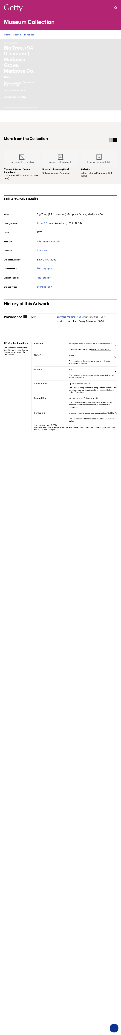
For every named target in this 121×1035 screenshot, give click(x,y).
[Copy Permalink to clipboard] (116, 414)
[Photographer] (12, 82)
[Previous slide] (111, 140)
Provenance (13, 317)
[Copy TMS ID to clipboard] (115, 356)
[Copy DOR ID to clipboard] (115, 370)
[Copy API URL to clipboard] (115, 344)
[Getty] (13, 8)
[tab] (15, 317)
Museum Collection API (101, 349)
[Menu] (114, 1028)
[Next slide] (115, 140)
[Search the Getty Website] (115, 8)
